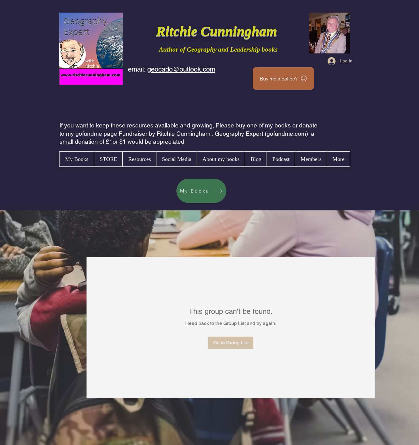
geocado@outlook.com (181, 69)
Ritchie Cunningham (218, 31)
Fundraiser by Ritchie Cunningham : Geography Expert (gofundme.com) (213, 133)
